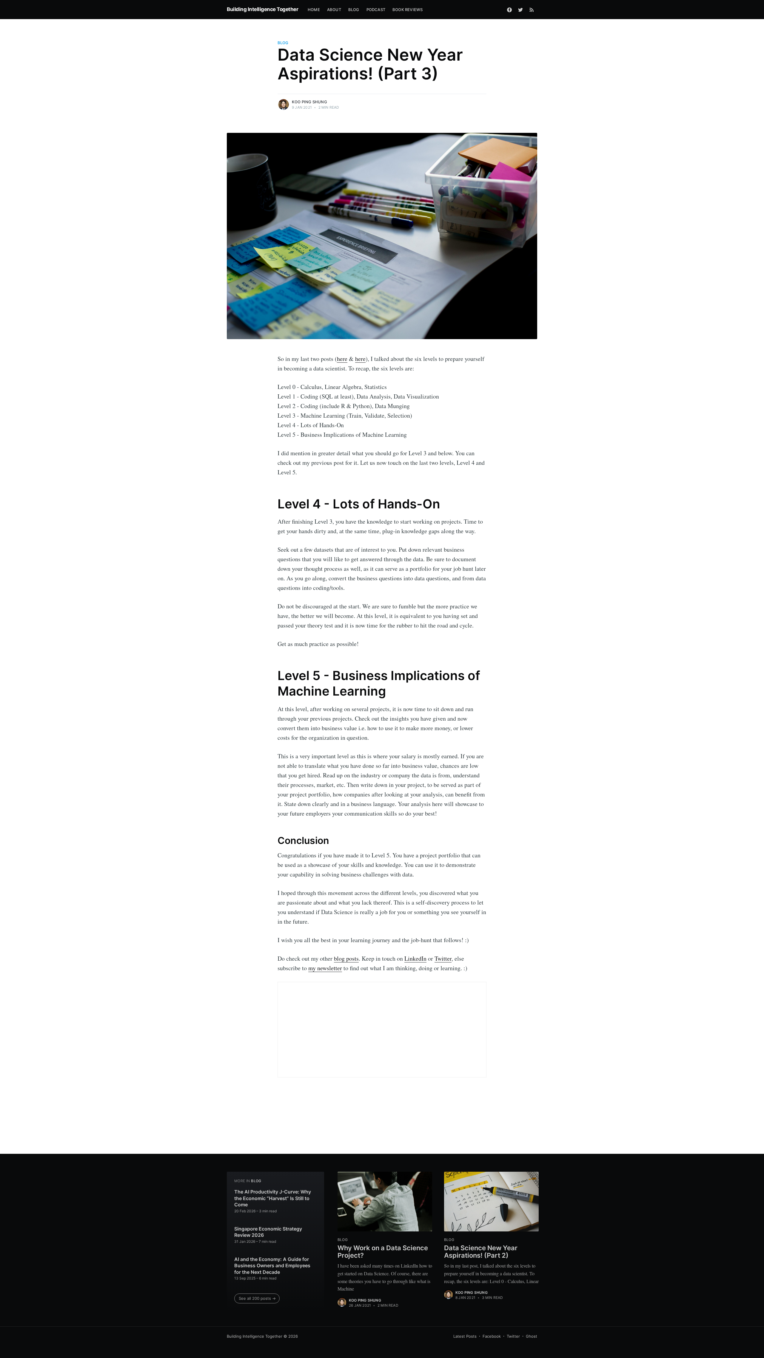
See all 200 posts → (257, 1298)
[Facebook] (509, 9)
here (342, 359)
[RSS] (531, 9)
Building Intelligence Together (262, 9)
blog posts (346, 958)
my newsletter (325, 968)
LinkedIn (415, 958)
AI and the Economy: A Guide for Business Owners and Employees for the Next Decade (272, 1265)
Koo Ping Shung (309, 101)
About (334, 9)
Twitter (443, 958)
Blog (353, 9)
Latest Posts (465, 1336)
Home (314, 9)
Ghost (531, 1336)
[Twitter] (520, 9)
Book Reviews (407, 9)
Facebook (492, 1336)
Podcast (375, 9)
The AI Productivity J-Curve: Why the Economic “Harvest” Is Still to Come (272, 1198)
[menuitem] (314, 9)
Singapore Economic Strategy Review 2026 (268, 1232)
